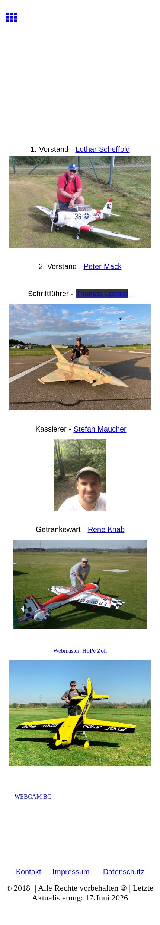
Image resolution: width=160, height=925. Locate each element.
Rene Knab (106, 529)
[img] (80, 70)
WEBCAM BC (34, 796)
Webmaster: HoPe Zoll (80, 651)
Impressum (71, 872)
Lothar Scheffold (103, 149)
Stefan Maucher (100, 429)
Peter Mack (103, 266)
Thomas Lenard (102, 293)
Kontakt (28, 872)
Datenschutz (123, 872)
